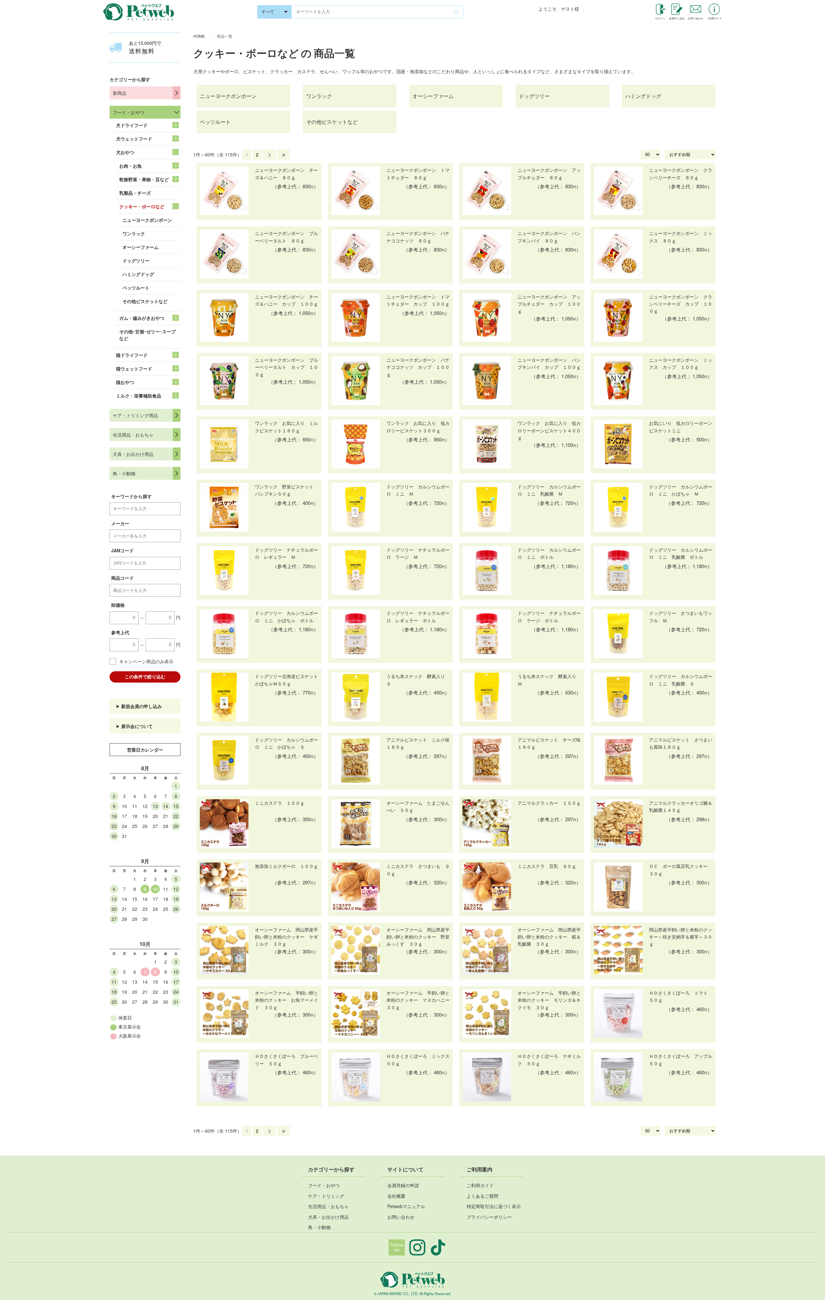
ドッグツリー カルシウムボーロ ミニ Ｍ (418, 490)
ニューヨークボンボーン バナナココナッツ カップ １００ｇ (418, 367)
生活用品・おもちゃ (133, 434)
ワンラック (133, 233)
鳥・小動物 (124, 473)
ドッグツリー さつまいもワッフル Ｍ (680, 616)
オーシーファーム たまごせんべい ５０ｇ (418, 806)
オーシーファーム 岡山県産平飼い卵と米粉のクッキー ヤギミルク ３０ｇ (286, 936)
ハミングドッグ (138, 274)
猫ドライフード (132, 355)
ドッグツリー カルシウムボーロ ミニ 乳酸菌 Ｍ (549, 490)
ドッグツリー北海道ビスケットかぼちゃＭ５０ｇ (286, 679)
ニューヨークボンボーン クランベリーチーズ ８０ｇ (680, 173)
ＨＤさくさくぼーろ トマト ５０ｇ (680, 996)
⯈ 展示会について (134, 726)
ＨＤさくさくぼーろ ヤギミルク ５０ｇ (549, 1059)
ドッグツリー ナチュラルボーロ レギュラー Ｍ (286, 553)
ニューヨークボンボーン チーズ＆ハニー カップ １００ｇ (286, 300)
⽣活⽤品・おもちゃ (328, 1206)
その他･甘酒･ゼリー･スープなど (147, 334)
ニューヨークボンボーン (147, 220)
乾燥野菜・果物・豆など (144, 179)
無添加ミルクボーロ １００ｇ (286, 866)
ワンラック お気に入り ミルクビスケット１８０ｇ (286, 426)
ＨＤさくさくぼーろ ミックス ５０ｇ (418, 1059)
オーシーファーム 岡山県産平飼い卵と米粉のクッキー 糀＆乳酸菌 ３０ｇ (549, 936)
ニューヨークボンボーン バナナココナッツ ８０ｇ (418, 236)
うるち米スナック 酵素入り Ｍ (549, 679)
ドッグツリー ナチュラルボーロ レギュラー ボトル (418, 616)
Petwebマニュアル (406, 1206)
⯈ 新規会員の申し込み (139, 706)
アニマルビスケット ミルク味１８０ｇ (418, 743)
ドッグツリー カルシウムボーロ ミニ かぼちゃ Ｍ (680, 490)
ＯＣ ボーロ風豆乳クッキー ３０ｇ (680, 869)
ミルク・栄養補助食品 (138, 395)
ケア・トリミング (326, 1196)
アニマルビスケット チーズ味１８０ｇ (549, 743)
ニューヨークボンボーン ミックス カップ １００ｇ (680, 363)
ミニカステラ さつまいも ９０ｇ (418, 869)
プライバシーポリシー (489, 1217)
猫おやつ (125, 382)
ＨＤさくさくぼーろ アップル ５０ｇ (680, 1059)
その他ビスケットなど (145, 301)
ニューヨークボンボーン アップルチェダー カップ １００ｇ (549, 303)
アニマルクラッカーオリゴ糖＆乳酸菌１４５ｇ (680, 806)
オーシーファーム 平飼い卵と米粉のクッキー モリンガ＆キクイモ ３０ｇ (549, 1000)
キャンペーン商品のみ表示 (146, 661)
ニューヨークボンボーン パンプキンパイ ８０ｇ (549, 236)
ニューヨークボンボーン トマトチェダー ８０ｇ (418, 173)
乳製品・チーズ (135, 193)
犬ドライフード (132, 125)
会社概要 (396, 1196)
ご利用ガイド (480, 1185)
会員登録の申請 (403, 1185)
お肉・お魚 (130, 165)
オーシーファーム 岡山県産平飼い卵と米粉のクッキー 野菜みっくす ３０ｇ (418, 936)
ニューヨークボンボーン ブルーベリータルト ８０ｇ (286, 236)
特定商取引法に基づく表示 (494, 1206)
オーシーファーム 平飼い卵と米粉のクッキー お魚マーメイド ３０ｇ (286, 1000)
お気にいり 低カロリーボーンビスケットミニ (680, 426)
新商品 (119, 93)
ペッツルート (136, 287)
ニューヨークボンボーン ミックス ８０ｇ (680, 236)
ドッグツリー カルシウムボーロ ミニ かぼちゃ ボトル (286, 616)
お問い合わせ (400, 1217)
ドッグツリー (136, 260)
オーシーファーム (140, 247)
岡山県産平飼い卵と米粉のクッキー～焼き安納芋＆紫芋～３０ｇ (680, 936)
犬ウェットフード (134, 138)
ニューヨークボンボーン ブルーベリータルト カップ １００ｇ (286, 367)
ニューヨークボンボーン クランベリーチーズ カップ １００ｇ (680, 303)
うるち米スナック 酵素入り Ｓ (418, 679)
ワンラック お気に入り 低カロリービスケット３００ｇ (418, 426)
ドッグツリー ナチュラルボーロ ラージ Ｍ (418, 553)
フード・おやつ (128, 112)
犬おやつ (125, 152)
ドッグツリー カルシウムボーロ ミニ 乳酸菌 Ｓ (680, 679)
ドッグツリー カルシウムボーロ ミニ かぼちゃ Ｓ (286, 743)
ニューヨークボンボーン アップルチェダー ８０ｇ (549, 173)
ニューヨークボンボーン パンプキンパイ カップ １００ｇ (549, 363)
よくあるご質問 (482, 1196)
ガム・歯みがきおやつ (141, 318)
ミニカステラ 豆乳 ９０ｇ (547, 866)
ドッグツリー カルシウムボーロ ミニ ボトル (549, 553)
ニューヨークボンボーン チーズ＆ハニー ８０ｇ (286, 173)
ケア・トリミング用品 (135, 415)
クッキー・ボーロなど (141, 206)
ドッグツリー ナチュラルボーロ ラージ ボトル (549, 616)
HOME (199, 36)
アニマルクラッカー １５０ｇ (549, 803)
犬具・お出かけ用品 (133, 454)
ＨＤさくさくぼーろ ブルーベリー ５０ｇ (286, 1059)
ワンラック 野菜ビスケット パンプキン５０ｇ (286, 490)
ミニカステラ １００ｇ (280, 803)
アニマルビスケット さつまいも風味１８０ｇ (680, 743)
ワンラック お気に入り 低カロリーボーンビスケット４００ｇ (549, 430)
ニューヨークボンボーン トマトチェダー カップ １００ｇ (418, 300)
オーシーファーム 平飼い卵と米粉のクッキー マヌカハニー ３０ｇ (418, 1000)
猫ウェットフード (134, 368)
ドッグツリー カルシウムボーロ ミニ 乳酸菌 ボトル (680, 553)
